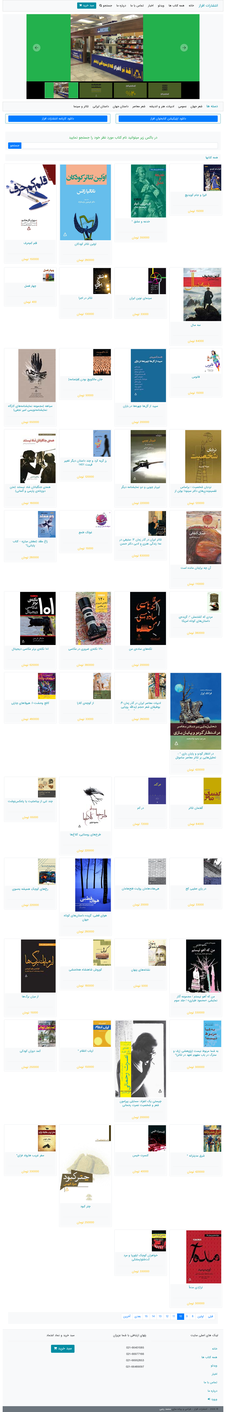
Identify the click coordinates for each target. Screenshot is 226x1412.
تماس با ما (137, 5)
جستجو (107, 5)
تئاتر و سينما (81, 106)
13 (160, 1316)
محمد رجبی (165, 1409)
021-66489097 (135, 1367)
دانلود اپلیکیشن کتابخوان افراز (168, 118)
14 (153, 1316)
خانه (191, 5)
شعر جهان (196, 106)
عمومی (182, 106)
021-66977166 (135, 1354)
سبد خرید (88, 5)
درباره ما (121, 5)
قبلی (210, 1316)
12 (167, 1316)
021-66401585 (135, 1347)
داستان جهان (120, 106)
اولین (201, 1316)
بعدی (138, 1316)
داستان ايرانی (101, 106)
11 (174, 1316)
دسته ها (212, 106)
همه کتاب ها (176, 5)
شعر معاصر (138, 106)
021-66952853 (135, 1360)
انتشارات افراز (208, 5)
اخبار (150, 5)
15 (146, 1316)
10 (180, 1316)
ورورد (213, 1399)
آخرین (126, 1316)
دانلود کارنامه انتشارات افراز (58, 118)
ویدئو (161, 5)
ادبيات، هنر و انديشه (161, 106)
